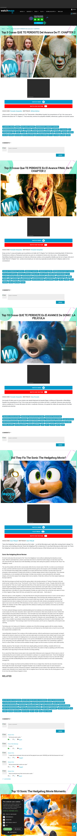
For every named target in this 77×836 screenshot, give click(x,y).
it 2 (69, 129)
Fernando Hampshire (16, 111)
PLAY (38, 22)
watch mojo (25, 711)
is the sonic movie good (9, 702)
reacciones (18, 135)
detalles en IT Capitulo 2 (10, 274)
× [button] (22, 800)
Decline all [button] (18, 829)
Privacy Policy (14, 808)
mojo (40, 711)
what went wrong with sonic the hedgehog (34, 700)
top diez (56, 135)
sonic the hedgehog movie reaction (31, 708)
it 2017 (18, 132)
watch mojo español (41, 135)
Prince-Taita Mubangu (13, 744)
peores (68, 135)
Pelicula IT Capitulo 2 (24, 274)
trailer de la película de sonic (11, 416)
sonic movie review (64, 705)
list (36, 711)
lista (71, 279)
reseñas (11, 135)
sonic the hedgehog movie (10, 705)
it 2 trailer (27, 129)
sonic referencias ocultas (10, 422)
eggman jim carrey (8, 424)
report (20, 739)
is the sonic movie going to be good (42, 702)
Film (71, 708)
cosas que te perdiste (15, 276)
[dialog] (13, 817)
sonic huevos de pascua (25, 422)
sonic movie (22, 705)
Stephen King (60, 274)
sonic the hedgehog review (50, 705)
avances (71, 132)
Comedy (5, 711)
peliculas (58, 132)
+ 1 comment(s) (6, 779)
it (14, 132)
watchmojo (17, 711)
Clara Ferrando (35, 397)
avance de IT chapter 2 (31, 271)
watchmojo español (28, 135)
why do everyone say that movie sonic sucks (20, 774)
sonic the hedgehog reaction (11, 708)
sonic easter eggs (68, 419)
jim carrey (68, 422)
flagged (21, 758)
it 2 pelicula (63, 129)
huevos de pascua (32, 132)
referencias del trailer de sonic (54, 422)
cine (52, 132)
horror (5, 279)
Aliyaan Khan (11, 734)
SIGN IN (74, 9)
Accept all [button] (7, 829)
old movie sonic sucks (15, 737)
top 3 (56, 279)
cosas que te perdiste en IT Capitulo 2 (13, 271)
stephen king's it (7, 132)
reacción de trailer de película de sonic (32, 416)
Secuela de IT (35, 274)
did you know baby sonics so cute (18, 764)
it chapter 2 (55, 129)
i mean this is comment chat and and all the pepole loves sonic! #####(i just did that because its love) (36, 755)
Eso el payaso (44, 274)
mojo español (49, 279)
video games (45, 708)
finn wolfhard (51, 276)
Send (60, 155)
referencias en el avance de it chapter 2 (47, 126)
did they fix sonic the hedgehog (12, 700)
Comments (6, 143)
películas (15, 279)
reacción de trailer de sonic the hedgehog (15, 419)
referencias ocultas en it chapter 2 (13, 129)
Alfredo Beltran (35, 111)
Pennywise (52, 274)
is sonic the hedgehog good (56, 700)
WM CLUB (60, 11)
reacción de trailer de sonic (53, 416)
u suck (15, 746)
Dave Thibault (14, 541)
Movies (10, 711)
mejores (62, 135)
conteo (11, 282)
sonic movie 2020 (31, 705)
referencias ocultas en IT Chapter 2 (63, 271)
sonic (39, 705)
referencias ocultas (44, 132)
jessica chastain (61, 276)
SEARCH (74, 13)
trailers (64, 132)
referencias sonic (39, 422)
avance (17, 126)
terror (69, 276)
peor (63, 424)
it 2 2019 (23, 132)
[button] (13, 811)
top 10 (50, 135)
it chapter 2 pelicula (38, 129)
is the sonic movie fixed (23, 702)
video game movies (63, 708)
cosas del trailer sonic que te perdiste (51, 419)
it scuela (48, 129)
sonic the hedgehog (58, 702)
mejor (58, 424)
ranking (5, 282)
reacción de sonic (33, 419)
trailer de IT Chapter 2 (45, 271)
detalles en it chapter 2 (28, 126)
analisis (5, 135)
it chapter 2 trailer (8, 126)
